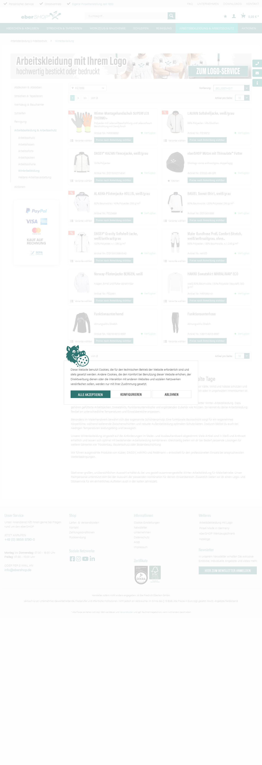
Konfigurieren (131, 394)
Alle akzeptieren (90, 394)
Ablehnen (172, 394)
